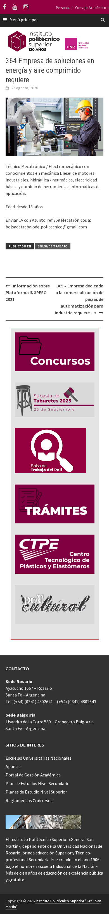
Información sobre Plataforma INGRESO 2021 (28, 292)
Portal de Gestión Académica (33, 775)
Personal (63, 8)
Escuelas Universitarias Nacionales (39, 758)
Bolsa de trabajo (52, 246)
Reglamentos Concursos (29, 800)
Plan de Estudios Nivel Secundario (38, 783)
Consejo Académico (90, 8)
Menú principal (24, 19)
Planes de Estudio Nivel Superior (36, 792)
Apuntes (14, 766)
